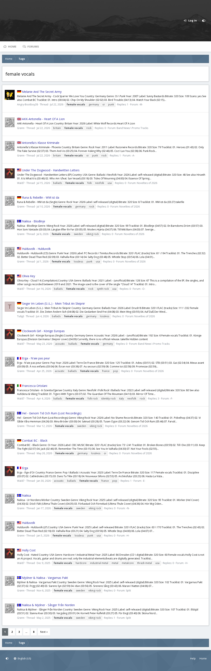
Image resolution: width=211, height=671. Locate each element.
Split (128, 590)
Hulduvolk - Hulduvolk (36, 249)
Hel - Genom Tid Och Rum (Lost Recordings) (51, 413)
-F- (171, 398)
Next (43, 632)
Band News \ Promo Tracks (132, 128)
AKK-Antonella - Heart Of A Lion (43, 119)
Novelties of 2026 (147, 183)
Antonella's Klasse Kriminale (40, 143)
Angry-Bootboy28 (27, 104)
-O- (143, 289)
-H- (127, 535)
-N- (128, 508)
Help (193, 658)
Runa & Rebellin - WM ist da (40, 197)
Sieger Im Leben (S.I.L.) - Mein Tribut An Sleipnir (53, 303)
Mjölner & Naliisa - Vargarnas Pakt (45, 578)
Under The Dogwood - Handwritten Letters (51, 170)
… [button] (26, 632)
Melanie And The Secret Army (42, 92)
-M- (141, 104)
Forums (33, 46)
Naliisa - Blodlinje (33, 221)
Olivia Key (28, 276)
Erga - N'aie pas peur (36, 358)
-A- (133, 155)
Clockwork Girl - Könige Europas (43, 331)
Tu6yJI (20, 316)
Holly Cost (29, 550)
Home (12, 46)
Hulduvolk (28, 523)
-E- (143, 481)
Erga (25, 468)
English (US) (24, 658)
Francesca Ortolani (34, 386)
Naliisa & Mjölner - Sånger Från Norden (48, 605)
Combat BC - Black (34, 440)
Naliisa (26, 495)
